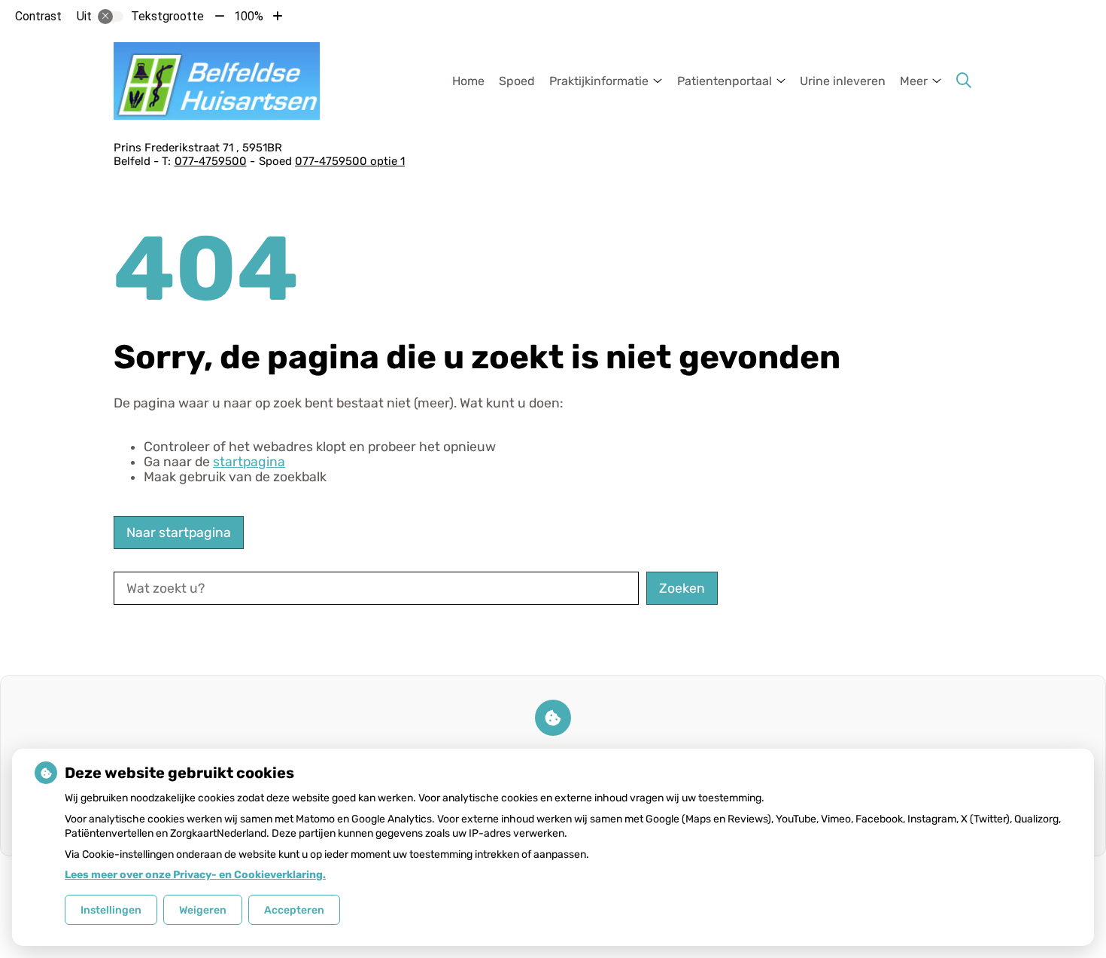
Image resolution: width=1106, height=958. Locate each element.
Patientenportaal (724, 81)
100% (248, 16)
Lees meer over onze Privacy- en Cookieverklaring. (195, 874)
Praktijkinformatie (599, 81)
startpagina (249, 461)
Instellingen (111, 910)
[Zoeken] (963, 80)
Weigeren (202, 910)
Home (468, 81)
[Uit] (110, 16)
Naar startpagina (178, 532)
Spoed (517, 81)
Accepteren (294, 910)
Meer (914, 81)
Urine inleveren (843, 81)
